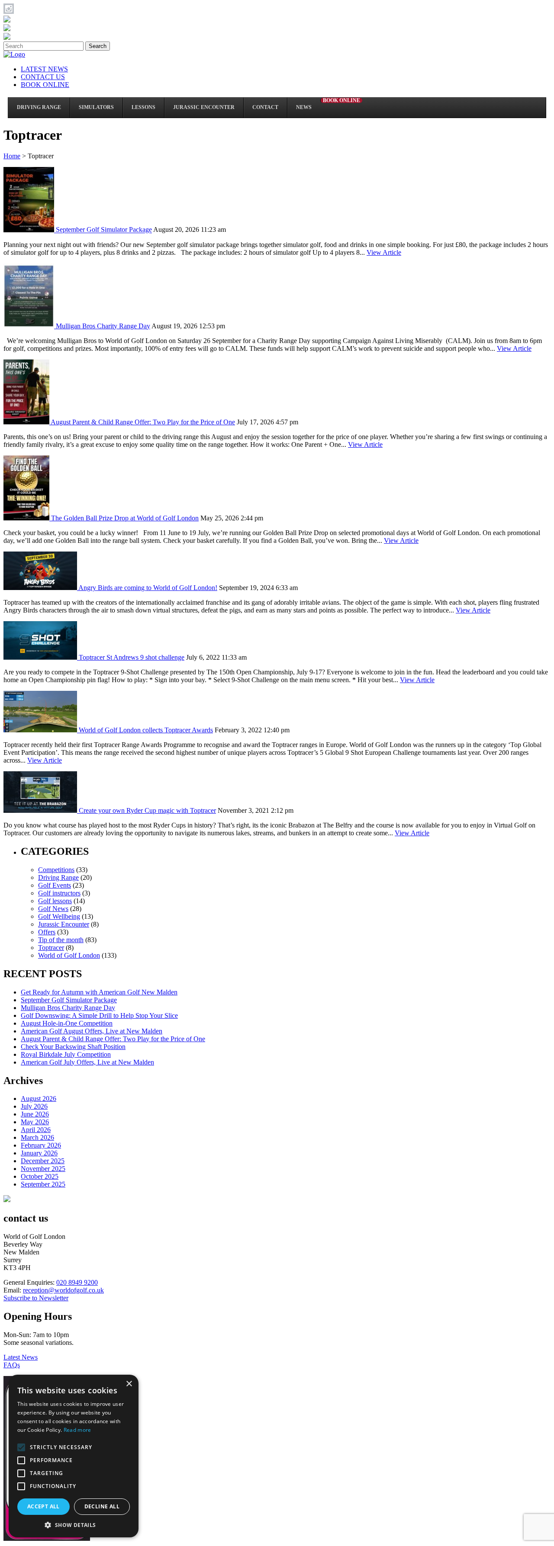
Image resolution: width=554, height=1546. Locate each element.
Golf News (53, 908)
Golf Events (54, 885)
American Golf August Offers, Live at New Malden (91, 1031)
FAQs (11, 1365)
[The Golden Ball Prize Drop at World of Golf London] (27, 518)
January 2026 (39, 1153)
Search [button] (97, 46)
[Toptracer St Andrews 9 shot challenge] (41, 657)
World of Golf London (69, 955)
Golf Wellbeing (59, 916)
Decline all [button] (101, 1506)
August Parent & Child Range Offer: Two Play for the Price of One (143, 422)
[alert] (73, 1456)
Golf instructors (59, 893)
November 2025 (43, 1168)
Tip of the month (61, 939)
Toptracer (51, 947)
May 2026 (35, 1122)
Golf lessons (55, 901)
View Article (384, 252)
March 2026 (37, 1137)
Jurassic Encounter (63, 924)
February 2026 (41, 1145)
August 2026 (38, 1098)
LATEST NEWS (44, 69)
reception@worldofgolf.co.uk (63, 1290)
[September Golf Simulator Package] (29, 230)
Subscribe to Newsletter (35, 1298)
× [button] (129, 1384)
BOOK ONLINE (45, 84)
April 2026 (36, 1129)
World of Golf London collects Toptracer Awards (146, 730)
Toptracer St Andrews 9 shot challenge (131, 657)
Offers (46, 932)
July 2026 (34, 1106)
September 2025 (43, 1184)
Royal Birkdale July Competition (66, 1054)
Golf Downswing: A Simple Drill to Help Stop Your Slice (99, 1015)
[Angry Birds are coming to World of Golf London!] (40, 587)
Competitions (56, 869)
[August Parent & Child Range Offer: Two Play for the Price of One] (27, 422)
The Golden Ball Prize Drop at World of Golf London (125, 518)
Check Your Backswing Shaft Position (73, 1046)
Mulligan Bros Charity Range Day (103, 326)
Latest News (20, 1357)
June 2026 (35, 1114)
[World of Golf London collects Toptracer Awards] (41, 730)
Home (11, 156)
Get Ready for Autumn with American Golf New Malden (99, 992)
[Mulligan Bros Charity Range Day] (29, 326)
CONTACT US (43, 76)
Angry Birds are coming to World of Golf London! (147, 587)
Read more (77, 1430)
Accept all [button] (43, 1506)
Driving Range (58, 877)
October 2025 (39, 1176)
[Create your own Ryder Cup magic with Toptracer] (41, 810)
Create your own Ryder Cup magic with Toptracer (147, 810)
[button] (73, 1524)
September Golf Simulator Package (104, 230)
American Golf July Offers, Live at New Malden (87, 1062)
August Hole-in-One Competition (67, 1023)
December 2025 (42, 1160)
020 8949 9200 (77, 1282)
